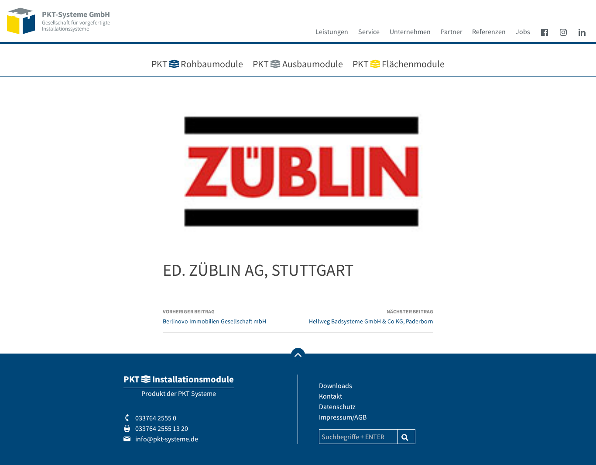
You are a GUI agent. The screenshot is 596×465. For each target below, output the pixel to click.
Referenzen (489, 31)
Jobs (523, 31)
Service (369, 31)
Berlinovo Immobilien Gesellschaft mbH (214, 317)
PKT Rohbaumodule (197, 64)
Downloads (335, 385)
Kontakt (330, 396)
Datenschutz (337, 406)
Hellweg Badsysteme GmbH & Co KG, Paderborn (371, 317)
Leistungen (331, 31)
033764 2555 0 (155, 417)
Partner (451, 31)
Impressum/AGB (343, 417)
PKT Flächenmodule (399, 64)
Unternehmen (410, 31)
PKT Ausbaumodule (298, 64)
